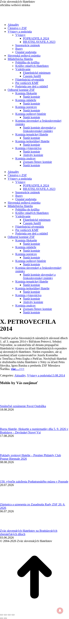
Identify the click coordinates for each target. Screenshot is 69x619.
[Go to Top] (34, 610)
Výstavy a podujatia (39, 375)
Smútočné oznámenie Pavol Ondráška (23, 406)
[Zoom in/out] (13, 614)
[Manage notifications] (60, 611)
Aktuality (19, 375)
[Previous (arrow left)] (1, 618)
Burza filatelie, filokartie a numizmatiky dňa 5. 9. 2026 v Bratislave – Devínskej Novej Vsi (34, 430)
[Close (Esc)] (1, 614)
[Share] (5, 614)
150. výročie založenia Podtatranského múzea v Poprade (34, 481)
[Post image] (10, 402)
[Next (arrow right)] (5, 618)
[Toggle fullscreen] (9, 614)
